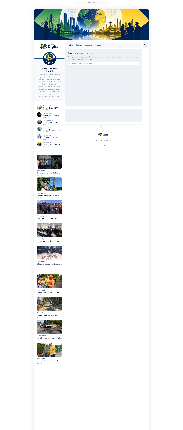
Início (71, 45)
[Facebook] (105, 145)
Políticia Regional (42, 170)
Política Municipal (42, 290)
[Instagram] (102, 145)
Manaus (98, 45)
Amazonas (88, 45)
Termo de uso (75, 116)
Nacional (79, 45)
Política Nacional (48, 106)
